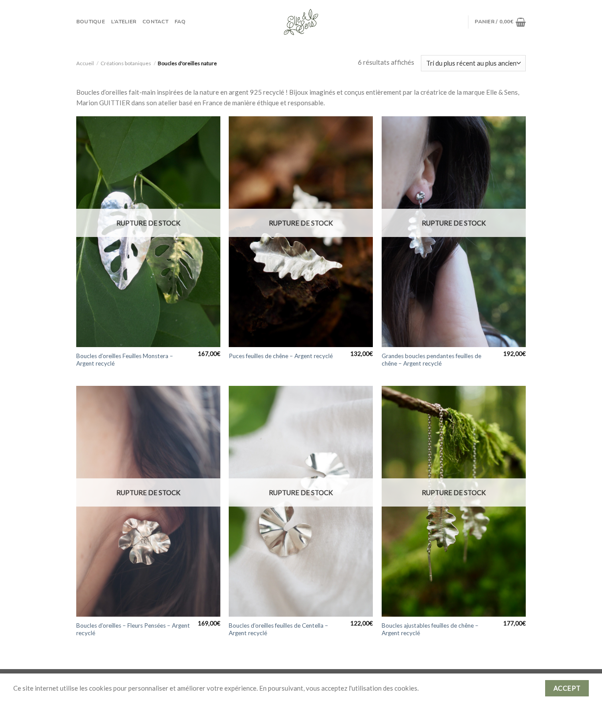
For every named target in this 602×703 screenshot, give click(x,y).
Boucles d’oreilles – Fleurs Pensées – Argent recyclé (133, 629)
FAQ (180, 21)
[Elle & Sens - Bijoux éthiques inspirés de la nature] (301, 22)
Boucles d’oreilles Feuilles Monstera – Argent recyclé (124, 359)
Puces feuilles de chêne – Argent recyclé (281, 355)
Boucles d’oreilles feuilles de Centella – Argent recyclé (278, 629)
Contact (155, 21)
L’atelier (123, 21)
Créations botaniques (125, 63)
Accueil (85, 63)
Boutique (90, 21)
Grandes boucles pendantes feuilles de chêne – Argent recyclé (431, 359)
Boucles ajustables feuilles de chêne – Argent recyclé (430, 629)
